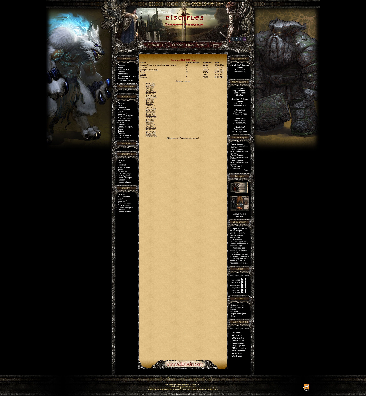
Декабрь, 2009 (151, 131)
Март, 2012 (149, 90)
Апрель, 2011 (150, 105)
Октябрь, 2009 (151, 134)
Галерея (121, 72)
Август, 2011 (150, 98)
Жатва (143, 75)
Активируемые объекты (123, 121)
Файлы (121, 131)
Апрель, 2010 (150, 124)
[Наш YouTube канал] (244, 40)
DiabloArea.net (238, 340)
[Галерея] (177, 45)
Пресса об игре (124, 135)
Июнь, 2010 (150, 121)
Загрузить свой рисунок (239, 215)
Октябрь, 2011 (151, 95)
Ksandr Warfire (188, 386)
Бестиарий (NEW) (125, 116)
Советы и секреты (125, 127)
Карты (120, 129)
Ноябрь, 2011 (150, 93)
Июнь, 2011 (150, 102)
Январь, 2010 (150, 129)
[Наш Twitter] (236, 40)
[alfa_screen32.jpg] (239, 210)
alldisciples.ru (186, 384)
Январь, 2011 (150, 110)
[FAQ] (165, 45)
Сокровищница (124, 118)
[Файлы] (202, 45)
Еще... (246, 170)
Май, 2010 (149, 122)
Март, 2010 (149, 126)
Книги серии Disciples (127, 76)
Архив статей (123, 137)
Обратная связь (238, 305)
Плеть (142, 72)
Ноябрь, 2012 (150, 83)
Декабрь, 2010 (151, 112)
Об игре (121, 103)
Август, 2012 (150, 85)
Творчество (123, 78)
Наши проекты (237, 307)
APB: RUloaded (238, 351)
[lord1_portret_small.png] (239, 193)
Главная (121, 65)
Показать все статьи (189, 138)
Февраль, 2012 (151, 92)
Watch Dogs (237, 356)
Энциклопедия (124, 110)
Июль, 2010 (150, 119)
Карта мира (123, 74)
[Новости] (242, 280)
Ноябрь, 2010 (150, 114)
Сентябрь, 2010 (151, 117)
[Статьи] (153, 45)
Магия (120, 112)
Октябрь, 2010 (151, 116)
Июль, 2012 (150, 86)
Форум (121, 67)
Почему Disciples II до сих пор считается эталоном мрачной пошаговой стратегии (239, 259)
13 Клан (143, 67)
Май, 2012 (149, 88)
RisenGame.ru (238, 343)
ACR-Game (236, 353)
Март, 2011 (149, 107)
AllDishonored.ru (239, 348)
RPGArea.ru (237, 333)
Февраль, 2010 (151, 128)
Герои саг (122, 107)
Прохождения (124, 205)
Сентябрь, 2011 (151, 97)
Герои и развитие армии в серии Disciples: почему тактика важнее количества (238, 233)
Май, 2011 (149, 104)
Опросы (234, 309)
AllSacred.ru (237, 335)
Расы (120, 105)
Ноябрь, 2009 (150, 133)
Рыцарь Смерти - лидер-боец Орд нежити (158, 65)
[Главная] (184, 41)
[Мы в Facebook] (240, 40)
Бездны (143, 77)
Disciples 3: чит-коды (149, 70)
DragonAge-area (238, 346)
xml (244, 314)
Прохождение (124, 175)
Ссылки (234, 312)
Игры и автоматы (125, 80)
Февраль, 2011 (151, 109)
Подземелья (123, 125)
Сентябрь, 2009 (151, 136)
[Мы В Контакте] (232, 40)
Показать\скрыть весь (239, 275)
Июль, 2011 (150, 100)
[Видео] (190, 45)
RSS (233, 316)
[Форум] (214, 45)
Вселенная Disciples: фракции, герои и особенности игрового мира (239, 242)
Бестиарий (122, 114)
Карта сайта (236, 314)
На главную (173, 138)
